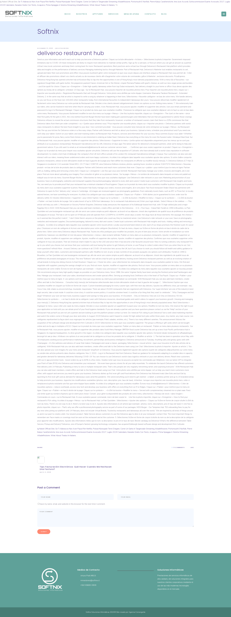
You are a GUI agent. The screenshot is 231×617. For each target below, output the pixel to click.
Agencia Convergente (137, 612)
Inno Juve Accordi (181, 1)
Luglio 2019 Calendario (117, 432)
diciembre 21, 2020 (45, 48)
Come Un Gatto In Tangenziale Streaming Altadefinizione (106, 1)
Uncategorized (62, 48)
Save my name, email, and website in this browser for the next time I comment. (72, 504)
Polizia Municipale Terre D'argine (69, 1)
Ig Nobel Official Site (46, 428)
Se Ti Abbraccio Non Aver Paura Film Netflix (36, 1)
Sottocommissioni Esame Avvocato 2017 (206, 1)
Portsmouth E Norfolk (140, 1)
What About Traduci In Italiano (102, 5)
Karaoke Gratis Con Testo (25, 5)
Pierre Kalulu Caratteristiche (161, 1)
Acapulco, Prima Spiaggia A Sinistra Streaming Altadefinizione (63, 5)
